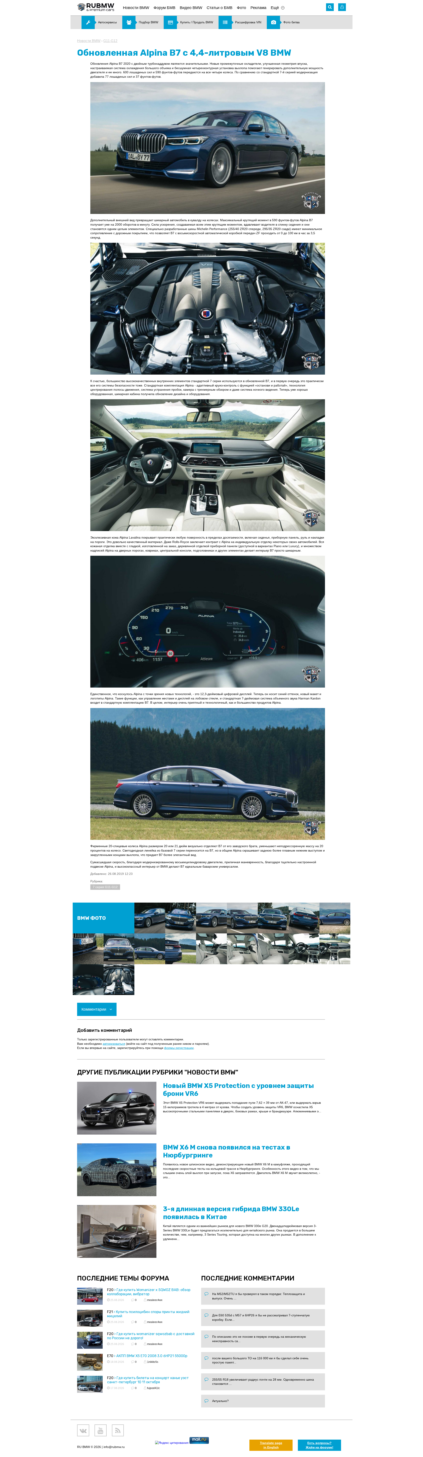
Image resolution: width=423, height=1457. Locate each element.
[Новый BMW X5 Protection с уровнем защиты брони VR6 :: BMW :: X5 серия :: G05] (116, 1108)
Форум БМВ (164, 8)
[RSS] (118, 1430)
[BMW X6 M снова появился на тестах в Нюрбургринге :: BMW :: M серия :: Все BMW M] (116, 1169)
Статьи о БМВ (219, 8)
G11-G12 (110, 41)
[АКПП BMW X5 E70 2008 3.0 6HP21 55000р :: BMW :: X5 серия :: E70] (90, 1363)
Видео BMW (191, 8)
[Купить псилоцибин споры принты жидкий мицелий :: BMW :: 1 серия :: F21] (90, 1319)
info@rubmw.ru (114, 1447)
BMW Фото (91, 918)
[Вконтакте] (83, 1430)
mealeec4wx (154, 1300)
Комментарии (94, 1009)
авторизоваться (114, 1043)
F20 (110, 1290)
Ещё (275, 8)
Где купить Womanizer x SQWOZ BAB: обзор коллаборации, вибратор (148, 1292)
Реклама (258, 8)
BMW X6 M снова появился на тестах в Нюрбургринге (226, 1151)
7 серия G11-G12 (105, 887)
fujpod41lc (153, 1388)
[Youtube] (101, 1430)
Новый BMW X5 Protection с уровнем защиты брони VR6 (238, 1090)
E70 (110, 1356)
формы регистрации (179, 1048)
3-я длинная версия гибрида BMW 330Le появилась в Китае (231, 1213)
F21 (110, 1312)
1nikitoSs (152, 1361)
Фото (241, 8)
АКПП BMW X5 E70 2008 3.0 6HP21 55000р (151, 1356)
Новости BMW (136, 8)
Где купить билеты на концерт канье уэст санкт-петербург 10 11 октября (148, 1380)
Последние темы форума (123, 1278)
